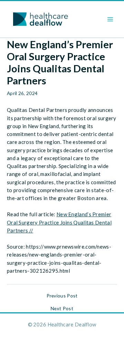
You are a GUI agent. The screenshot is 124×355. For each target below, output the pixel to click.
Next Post (62, 308)
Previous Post (62, 295)
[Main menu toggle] (110, 19)
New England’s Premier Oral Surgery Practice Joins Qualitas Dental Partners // (59, 222)
